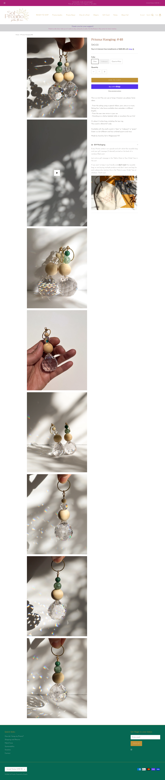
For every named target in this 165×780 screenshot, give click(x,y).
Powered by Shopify (21, 774)
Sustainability (9, 746)
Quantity (94, 67)
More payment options (114, 91)
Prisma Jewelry (57, 15)
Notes (115, 15)
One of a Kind (84, 15)
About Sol (124, 15)
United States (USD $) (152, 3)
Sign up (136, 743)
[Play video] (57, 173)
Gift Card (106, 15)
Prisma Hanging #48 (27, 34)
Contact (7, 753)
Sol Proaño (12, 774)
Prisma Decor (70, 15)
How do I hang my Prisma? (14, 736)
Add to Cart (114, 80)
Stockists (8, 750)
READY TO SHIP (42, 15)
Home (17, 34)
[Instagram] (4, 3)
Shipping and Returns (12, 739)
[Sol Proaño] (17, 15)
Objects (96, 15)
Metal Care (9, 743)
